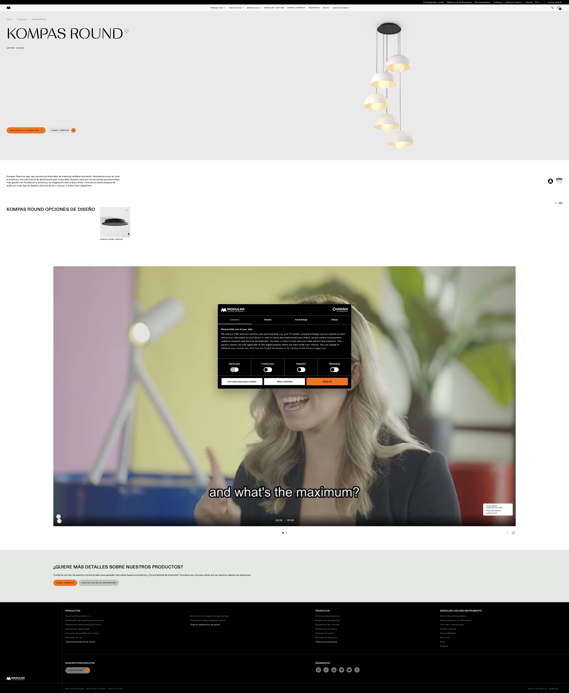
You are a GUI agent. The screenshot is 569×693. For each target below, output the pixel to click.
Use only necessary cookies (242, 381)
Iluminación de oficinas (327, 624)
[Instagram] (318, 670)
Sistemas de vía (73, 637)
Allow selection (285, 381)
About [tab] (334, 319)
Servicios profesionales (453, 616)
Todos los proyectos (326, 641)
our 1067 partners (239, 334)
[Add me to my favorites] (126, 31)
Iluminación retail (324, 633)
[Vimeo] (341, 670)
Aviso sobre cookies (96, 688)
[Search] (552, 7)
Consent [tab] (234, 319)
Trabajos (497, 2)
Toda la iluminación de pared (205, 624)
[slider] (288, 516)
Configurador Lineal (433, 2)
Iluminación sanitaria (326, 637)
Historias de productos (77, 616)
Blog (442, 641)
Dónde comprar (65, 583)
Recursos (445, 637)
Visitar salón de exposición (99, 583)
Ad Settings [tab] (301, 319)
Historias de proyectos (327, 616)
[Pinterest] (357, 670)
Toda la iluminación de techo (80, 641)
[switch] (268, 369)
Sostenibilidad (482, 2)
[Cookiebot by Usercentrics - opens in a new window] (335, 310)
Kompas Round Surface (111, 239)
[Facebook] (326, 670)
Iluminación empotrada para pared (208, 620)
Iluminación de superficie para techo (84, 620)
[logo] (8, 7)
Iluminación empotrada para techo (83, 624)
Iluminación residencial (327, 620)
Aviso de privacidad (74, 688)
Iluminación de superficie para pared (209, 616)
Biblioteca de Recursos (459, 2)
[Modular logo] (16, 679)
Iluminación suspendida (77, 629)
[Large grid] (556, 203)
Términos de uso (115, 688)
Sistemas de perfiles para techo (82, 633)
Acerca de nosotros (537, 688)
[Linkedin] (334, 670)
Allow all (327, 381)
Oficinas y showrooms (452, 624)
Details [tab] (267, 319)
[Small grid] (560, 203)
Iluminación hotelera (326, 629)
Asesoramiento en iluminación (456, 620)
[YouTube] (349, 670)
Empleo (444, 646)
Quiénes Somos (513, 2)
